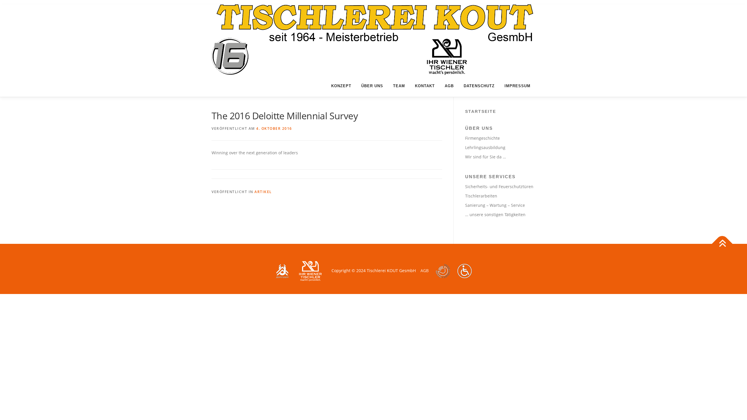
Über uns (372, 86)
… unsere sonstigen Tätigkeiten (495, 214)
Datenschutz (479, 86)
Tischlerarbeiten (481, 196)
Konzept (341, 86)
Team (399, 86)
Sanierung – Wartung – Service (495, 205)
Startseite (480, 111)
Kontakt (425, 86)
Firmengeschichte (482, 138)
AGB (449, 86)
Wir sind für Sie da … (485, 157)
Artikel (263, 191)
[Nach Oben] (722, 243)
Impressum (517, 86)
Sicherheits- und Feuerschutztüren (499, 186)
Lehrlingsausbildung (485, 147)
